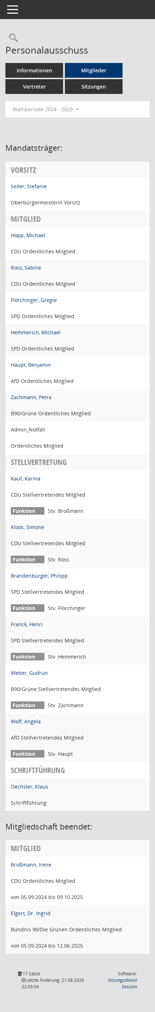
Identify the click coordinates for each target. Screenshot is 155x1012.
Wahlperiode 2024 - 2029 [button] (43, 109)
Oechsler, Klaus (29, 786)
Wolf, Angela (26, 721)
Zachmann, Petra (31, 397)
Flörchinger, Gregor (34, 300)
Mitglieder (93, 70)
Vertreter (34, 86)
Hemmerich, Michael (36, 332)
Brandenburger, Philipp (39, 575)
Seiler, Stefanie (29, 186)
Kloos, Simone (27, 527)
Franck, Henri (27, 624)
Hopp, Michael (28, 235)
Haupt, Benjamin (31, 364)
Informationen (34, 70)
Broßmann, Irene (31, 864)
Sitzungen (93, 86)
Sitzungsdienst (122, 983)
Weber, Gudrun (29, 672)
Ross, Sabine (26, 267)
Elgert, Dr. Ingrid (30, 913)
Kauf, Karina (25, 478)
